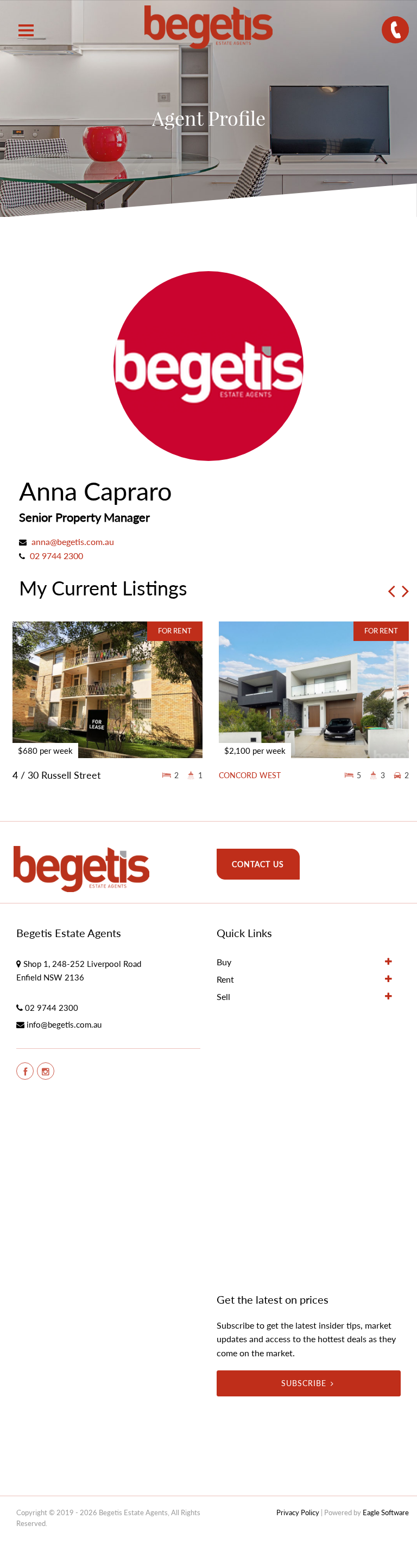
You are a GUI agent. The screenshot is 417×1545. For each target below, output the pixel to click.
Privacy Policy (297, 1512)
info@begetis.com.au (64, 1024)
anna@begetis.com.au (72, 541)
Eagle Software (386, 1512)
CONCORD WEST (250, 775)
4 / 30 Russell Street (56, 775)
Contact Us (258, 864)
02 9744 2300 (56, 555)
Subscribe (303, 1383)
